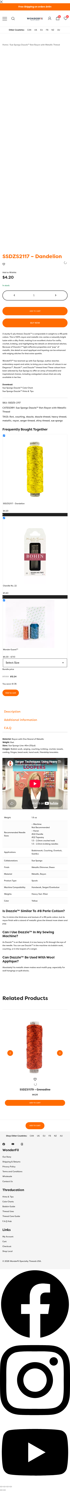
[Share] (7, 1486)
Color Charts (8, 1201)
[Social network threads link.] (22, 1144)
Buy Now (35, 323)
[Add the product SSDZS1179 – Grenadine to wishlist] (35, 1082)
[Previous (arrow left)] (1, 1490)
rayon (16, 420)
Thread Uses (8, 1211)
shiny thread (43, 420)
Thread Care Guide (11, 1216)
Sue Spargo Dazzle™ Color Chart (17, 388)
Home (5, 44)
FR (47, 30)
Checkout (6, 1246)
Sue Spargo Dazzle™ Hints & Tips (18, 391)
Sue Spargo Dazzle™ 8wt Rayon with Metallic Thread (35, 44)
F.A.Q (7, 728)
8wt (11, 416)
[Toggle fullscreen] (4, 1486)
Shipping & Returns (11, 1161)
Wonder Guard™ (10, 649)
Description (12, 712)
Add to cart (35, 311)
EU (41, 30)
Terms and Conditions (12, 1171)
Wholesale (7, 1176)
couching (20, 416)
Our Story (6, 1157)
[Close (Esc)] (10, 1486)
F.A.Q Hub (7, 1221)
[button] (14, 295)
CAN (29, 30)
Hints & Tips (8, 1196)
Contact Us (7, 1181)
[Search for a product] (13, 19)
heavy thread (59, 416)
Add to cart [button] (35, 1103)
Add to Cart (35, 1125)
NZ (52, 30)
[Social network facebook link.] (3, 1144)
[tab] (35, 711)
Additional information (20, 720)
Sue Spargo (37, 860)
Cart (4, 1241)
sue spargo (57, 420)
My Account (7, 1236)
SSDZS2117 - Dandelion (14, 503)
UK (35, 30)
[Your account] (50, 18)
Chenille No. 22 (10, 585)
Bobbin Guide (8, 1206)
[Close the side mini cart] (1, 1)
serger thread (27, 420)
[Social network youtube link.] (13, 1144)
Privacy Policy (8, 1166)
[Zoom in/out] (1, 1486)
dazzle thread (42, 416)
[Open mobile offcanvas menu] (4, 18)
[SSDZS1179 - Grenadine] (35, 1048)
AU (58, 30)
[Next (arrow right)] (4, 1490)
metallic (6, 420)
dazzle (30, 416)
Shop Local (7, 1251)
